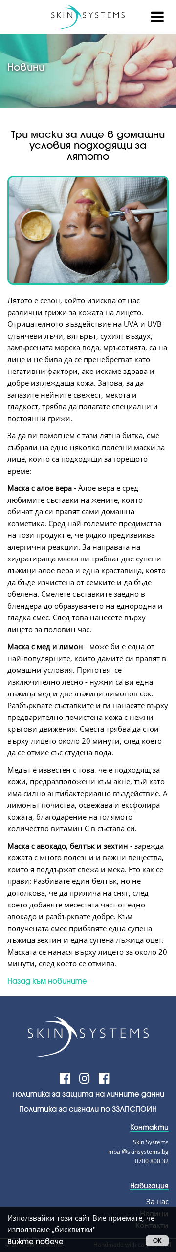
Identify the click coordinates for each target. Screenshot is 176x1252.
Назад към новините (47, 980)
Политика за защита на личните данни (88, 1094)
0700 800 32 (152, 1161)
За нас (157, 1201)
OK (157, 1240)
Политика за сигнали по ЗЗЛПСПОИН (88, 1108)
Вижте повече (35, 1241)
